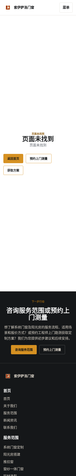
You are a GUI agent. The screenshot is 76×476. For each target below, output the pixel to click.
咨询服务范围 (24, 349)
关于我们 (10, 406)
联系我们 (10, 427)
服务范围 (10, 413)
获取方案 (13, 170)
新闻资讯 (10, 420)
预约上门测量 (39, 158)
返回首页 (13, 158)
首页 (6, 399)
